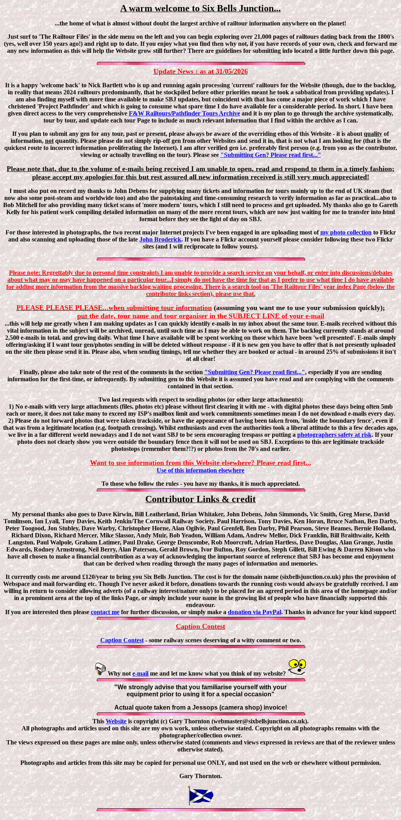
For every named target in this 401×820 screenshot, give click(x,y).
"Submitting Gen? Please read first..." (270, 154)
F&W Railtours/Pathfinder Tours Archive (184, 113)
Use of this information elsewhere (200, 470)
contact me (105, 612)
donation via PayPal (254, 612)
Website (116, 721)
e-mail (140, 673)
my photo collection (346, 232)
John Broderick (160, 239)
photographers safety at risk (334, 434)
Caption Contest (122, 640)
